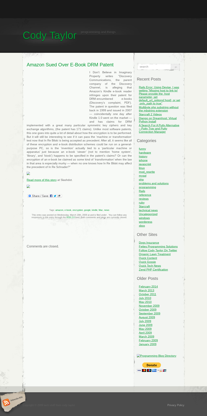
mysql (142, 175)
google (87, 210)
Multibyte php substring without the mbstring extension (158, 109)
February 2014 (148, 286)
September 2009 (149, 313)
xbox (142, 225)
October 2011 (147, 294)
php (141, 179)
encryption (78, 210)
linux (142, 168)
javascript (145, 164)
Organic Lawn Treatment (155, 254)
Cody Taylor (50, 35)
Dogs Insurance (149, 242)
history (143, 156)
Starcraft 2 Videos (150, 114)
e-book (67, 210)
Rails (142, 191)
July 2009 (145, 321)
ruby (142, 202)
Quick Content (148, 258)
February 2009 (148, 340)
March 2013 (146, 290)
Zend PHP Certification (153, 269)
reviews (144, 198)
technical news (148, 210)
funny (142, 148)
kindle (94, 210)
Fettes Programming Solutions (158, 246)
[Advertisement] (103, 9)
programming (147, 187)
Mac (101, 210)
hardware (145, 152)
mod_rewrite (147, 171)
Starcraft (144, 206)
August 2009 (147, 317)
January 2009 (147, 344)
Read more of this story (42, 179)
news (106, 210)
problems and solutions (154, 183)
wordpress (145, 221)
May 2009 (145, 328)
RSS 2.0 (71, 217)
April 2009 (145, 332)
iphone (143, 160)
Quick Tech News (150, 265)
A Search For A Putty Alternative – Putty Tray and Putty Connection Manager (159, 128)
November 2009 (149, 305)
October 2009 (147, 309)
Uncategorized (148, 214)
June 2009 (145, 325)
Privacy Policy (175, 405)
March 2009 (146, 336)
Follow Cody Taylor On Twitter (158, 250)
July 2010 (145, 298)
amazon (59, 210)
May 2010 (145, 302)
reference (145, 194)
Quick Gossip (147, 261)
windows (144, 218)
